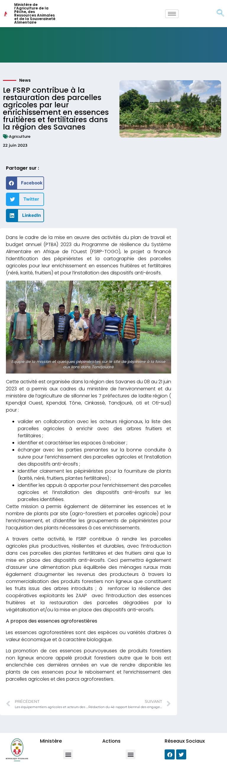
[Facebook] (170, 754)
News (25, 80)
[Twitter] (181, 754)
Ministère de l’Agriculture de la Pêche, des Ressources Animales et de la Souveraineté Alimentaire (34, 13)
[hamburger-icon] (172, 13)
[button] (25, 183)
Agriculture (19, 136)
